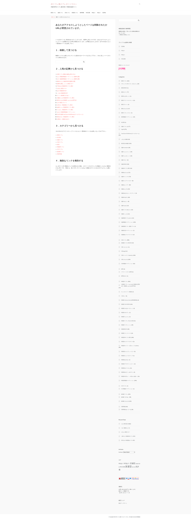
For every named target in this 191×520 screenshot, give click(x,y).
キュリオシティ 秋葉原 (126, 291)
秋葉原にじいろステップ (127, 355)
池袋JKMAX (124, 164)
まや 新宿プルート (62, 102)
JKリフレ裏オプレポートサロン (64, 4)
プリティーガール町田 (126, 271)
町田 (58, 144)
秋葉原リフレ (75, 12)
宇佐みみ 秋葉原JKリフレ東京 (65, 86)
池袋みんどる (124, 189)
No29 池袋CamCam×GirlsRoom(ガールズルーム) (70, 114)
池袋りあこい (124, 201)
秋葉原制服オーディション (127, 380)
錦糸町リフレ (60, 151)
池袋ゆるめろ (124, 197)
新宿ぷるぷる (124, 108)
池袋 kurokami (124, 147)
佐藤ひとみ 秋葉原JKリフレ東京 (65, 98)
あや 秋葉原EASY (62, 90)
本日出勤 (88, 12)
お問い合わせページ (124, 492)
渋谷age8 (123, 251)
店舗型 (132, 463)
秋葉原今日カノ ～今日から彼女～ (129, 376)
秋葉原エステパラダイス (127, 341)
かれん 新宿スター (125, 432)
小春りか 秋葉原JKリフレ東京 (128, 436)
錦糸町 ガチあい (125, 397)
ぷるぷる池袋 (124, 139)
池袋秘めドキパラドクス (127, 234)
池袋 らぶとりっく (125, 151)
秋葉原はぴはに (125, 359)
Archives (121, 452)
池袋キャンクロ (125, 176)
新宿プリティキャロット (127, 100)
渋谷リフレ (67, 12)
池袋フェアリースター (126, 180)
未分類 (59, 137)
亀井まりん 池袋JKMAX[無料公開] (66, 81)
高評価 (104, 12)
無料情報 (82, 12)
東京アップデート (123, 503)
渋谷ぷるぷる (124, 259)
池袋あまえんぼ (125, 172)
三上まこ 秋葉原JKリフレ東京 (65, 109)
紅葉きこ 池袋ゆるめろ (63, 119)
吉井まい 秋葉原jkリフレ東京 (65, 105)
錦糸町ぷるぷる (125, 401)
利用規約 (138, 516)
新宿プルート (124, 104)
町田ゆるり (124, 276)
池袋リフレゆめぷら (126, 209)
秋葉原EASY (124, 329)
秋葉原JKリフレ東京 (126, 337)
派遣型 (128, 466)
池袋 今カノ (124, 160)
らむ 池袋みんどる (125, 428)
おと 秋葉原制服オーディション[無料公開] (68, 76)
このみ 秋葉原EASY (62, 93)
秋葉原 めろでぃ (125, 312)
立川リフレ (60, 149)
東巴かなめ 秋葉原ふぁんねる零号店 (66, 100)
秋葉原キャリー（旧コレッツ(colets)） (130, 345)
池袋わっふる (124, 214)
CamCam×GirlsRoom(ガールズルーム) (130, 133)
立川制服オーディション (127, 388)
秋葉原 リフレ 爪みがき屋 (127, 320)
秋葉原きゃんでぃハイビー (127, 351)
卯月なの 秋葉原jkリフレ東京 (128, 440)
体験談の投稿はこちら (125, 34)
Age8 (122, 129)
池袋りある (124, 205)
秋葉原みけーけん (125, 368)
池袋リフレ (60, 12)
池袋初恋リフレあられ (126, 218)
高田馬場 (59, 154)
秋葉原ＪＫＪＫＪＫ (126, 333)
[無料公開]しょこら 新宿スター (65, 83)
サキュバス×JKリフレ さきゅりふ (129, 83)
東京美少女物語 (125, 143)
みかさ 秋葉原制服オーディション (66, 112)
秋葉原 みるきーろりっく (127, 308)
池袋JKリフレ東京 (125, 168)
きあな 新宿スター (62, 88)
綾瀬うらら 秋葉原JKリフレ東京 (65, 107)
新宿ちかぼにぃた (125, 96)
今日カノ (123, 296)
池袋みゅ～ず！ (125, 185)
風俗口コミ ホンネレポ (124, 65)
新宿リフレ (53, 12)
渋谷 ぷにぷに (124, 247)
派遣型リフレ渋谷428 (126, 242)
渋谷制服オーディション (127, 263)
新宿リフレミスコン (126, 112)
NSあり (99, 12)
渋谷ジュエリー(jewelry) (127, 255)
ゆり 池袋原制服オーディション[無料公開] (68, 79)
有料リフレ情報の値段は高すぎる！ (66, 74)
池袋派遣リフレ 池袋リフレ (127, 226)
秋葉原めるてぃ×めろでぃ (127, 372)
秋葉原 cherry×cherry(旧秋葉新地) (129, 300)
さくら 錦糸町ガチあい (63, 95)
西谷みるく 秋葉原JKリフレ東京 (65, 116)
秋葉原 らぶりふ (125, 316)
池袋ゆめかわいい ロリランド (128, 193)
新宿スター (124, 92)
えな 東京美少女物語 (126, 423)
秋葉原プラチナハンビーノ (127, 363)
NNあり (93, 12)
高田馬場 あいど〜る (126, 409)
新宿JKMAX (124, 87)
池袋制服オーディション (127, 222)
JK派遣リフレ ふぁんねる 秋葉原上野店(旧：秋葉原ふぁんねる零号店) (130, 285)
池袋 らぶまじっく (125, 155)
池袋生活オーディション (127, 230)
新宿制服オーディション (127, 117)
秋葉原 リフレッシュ (126, 325)
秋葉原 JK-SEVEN (125, 304)
